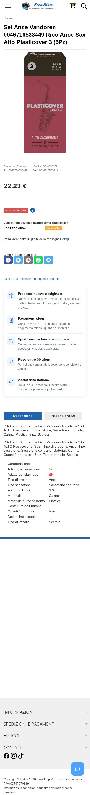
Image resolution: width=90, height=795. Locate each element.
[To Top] (79, 784)
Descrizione (22, 416)
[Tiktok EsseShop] (21, 756)
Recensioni (63, 416)
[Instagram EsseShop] (14, 756)
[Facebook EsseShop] (6, 756)
